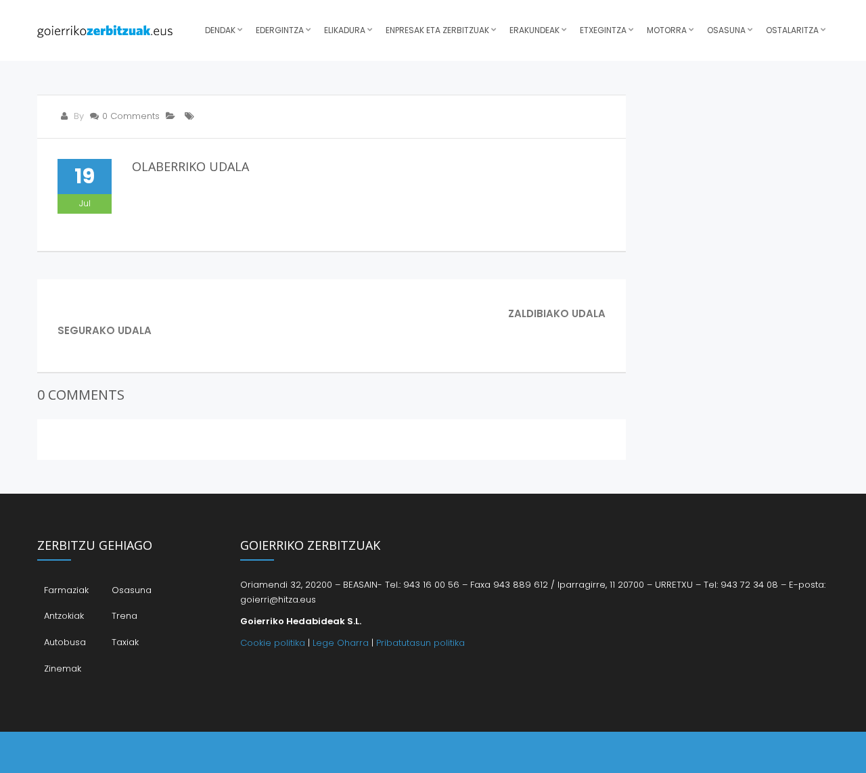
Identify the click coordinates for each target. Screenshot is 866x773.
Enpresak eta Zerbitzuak (437, 30)
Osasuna (726, 30)
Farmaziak (66, 590)
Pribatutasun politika (420, 642)
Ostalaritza (792, 30)
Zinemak (62, 668)
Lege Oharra (341, 642)
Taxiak (125, 642)
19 (84, 176)
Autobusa (65, 642)
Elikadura (344, 30)
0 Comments (131, 116)
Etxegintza (603, 30)
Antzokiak (64, 615)
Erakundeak (534, 30)
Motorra (667, 30)
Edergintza (280, 30)
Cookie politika (272, 642)
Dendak (220, 30)
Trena (124, 615)
